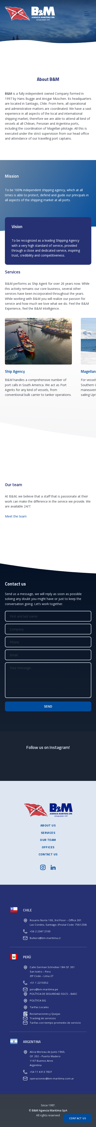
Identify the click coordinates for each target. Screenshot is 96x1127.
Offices (48, 847)
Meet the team (16, 516)
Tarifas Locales (39, 1007)
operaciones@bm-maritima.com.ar (52, 1078)
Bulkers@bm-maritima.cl (45, 938)
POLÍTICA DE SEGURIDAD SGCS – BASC (53, 993)
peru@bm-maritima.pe (44, 989)
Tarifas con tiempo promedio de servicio (55, 1022)
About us (48, 825)
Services (48, 832)
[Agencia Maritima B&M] (38, 13)
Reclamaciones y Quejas (45, 1013)
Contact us (48, 854)
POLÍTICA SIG (38, 1000)
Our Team (48, 839)
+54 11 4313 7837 (41, 1071)
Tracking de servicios (43, 1018)
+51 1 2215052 (39, 982)
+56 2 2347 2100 (40, 931)
